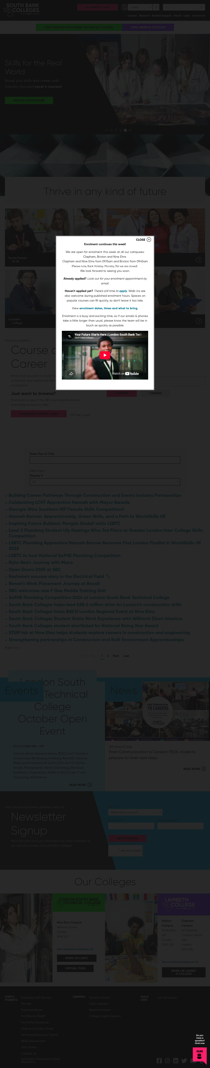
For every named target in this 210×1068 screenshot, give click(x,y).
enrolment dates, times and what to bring (108, 308)
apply (123, 291)
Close (140, 240)
